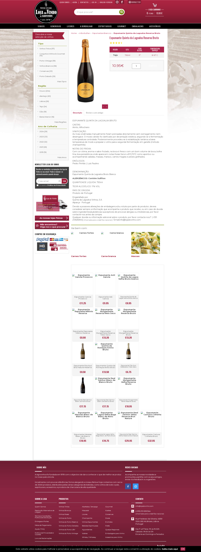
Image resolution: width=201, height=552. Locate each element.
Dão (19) (43, 112)
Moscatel (85, 510)
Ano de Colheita (47, 126)
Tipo (40, 43)
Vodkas (85, 533)
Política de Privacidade (56, 185)
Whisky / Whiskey (89, 537)
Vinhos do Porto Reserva (68, 522)
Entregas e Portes (42, 521)
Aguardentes (87, 530)
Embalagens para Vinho (114, 533)
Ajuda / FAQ (40, 529)
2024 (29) (43, 131)
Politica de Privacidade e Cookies (44, 533)
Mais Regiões (60, 122)
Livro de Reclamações (43, 538)
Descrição (77, 113)
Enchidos (108, 522)
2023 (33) (43, 137)
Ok (64, 181)
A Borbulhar (86, 26)
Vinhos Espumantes (90, 522)
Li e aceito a (52, 185)
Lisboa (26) (44, 101)
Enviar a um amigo (94, 113)
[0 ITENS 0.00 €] (153, 5)
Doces (107, 518)
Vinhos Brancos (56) (48, 66)
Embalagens (138, 26)
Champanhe (87, 518)
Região (42, 86)
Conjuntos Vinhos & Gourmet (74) (52, 55)
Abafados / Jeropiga (90, 507)
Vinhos (41, 26)
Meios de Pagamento (43, 525)
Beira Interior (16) (47, 117)
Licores (70, 26)
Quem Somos (64, 2)
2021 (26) (43, 147)
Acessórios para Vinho (113, 537)
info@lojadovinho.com (144, 506)
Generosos (55, 26)
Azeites (108, 510)
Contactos (84, 2)
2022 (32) (43, 142)
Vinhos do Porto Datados (68, 526)
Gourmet (121, 26)
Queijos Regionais (112, 530)
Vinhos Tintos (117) (47, 48)
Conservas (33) (46, 71)
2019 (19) (43, 152)
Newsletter (136, 2)
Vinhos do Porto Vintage (68, 533)
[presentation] (103, 106)
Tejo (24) (43, 106)
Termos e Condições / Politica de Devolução (43, 517)
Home (74, 33)
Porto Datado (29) (47, 76)
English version (106, 2)
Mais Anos (62, 157)
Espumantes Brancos (101, 33)
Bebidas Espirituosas (90, 526)
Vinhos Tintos (64, 507)
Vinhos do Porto (65, 518)
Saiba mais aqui (170, 549)
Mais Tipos (61, 81)
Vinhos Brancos (65, 510)
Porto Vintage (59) (48, 61)
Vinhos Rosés (64, 514)
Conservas (109, 514)
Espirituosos (105, 26)
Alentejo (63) (45, 96)
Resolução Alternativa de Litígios (44, 511)
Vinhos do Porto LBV (67, 530)
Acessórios (155, 26)
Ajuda (75, 2)
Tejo (115, 55)
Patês (107, 526)
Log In (94, 2)
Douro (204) (45, 91)
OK (183, 549)
